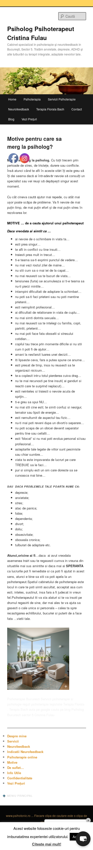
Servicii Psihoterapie (62, 99)
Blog (11, 119)
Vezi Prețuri (29, 119)
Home (12, 99)
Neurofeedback (18, 109)
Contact (76, 109)
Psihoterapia (32, 99)
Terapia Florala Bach (50, 109)
